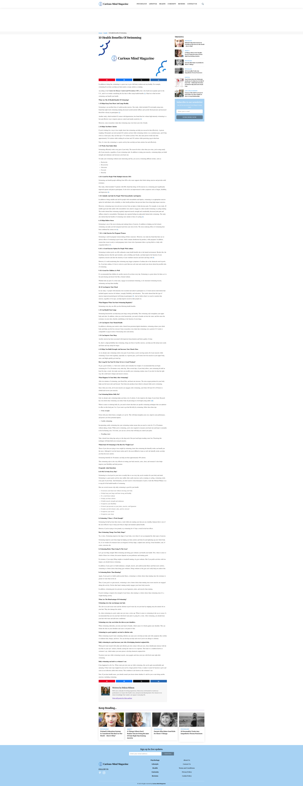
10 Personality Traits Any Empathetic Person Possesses (193, 71)
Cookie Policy (187, 776)
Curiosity (172, 4)
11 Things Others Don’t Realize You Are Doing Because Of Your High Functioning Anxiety (193, 54)
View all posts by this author (122, 698)
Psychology (142, 4)
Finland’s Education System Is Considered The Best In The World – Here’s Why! (194, 44)
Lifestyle (153, 4)
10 (152, 401)
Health (162, 4)
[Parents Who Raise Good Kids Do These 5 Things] (179, 62)
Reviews (181, 4)
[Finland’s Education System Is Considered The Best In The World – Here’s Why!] (179, 43)
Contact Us (192, 4)
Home (100, 33)
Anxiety (187, 50)
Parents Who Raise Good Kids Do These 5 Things (194, 63)
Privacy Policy (187, 772)
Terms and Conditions (187, 768)
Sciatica (187, 77)
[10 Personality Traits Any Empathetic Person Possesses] (179, 71)
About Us (187, 760)
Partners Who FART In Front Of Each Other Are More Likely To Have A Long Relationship (194, 94)
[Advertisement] (151, 20)
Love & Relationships (191, 90)
